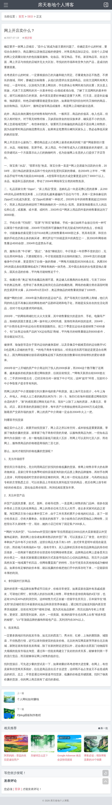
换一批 (103, 728)
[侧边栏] (106, 4)
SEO (30, 16)
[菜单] (5, 4)
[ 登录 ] (17, 789)
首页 (21, 16)
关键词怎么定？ (39, 755)
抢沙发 (28, 37)
